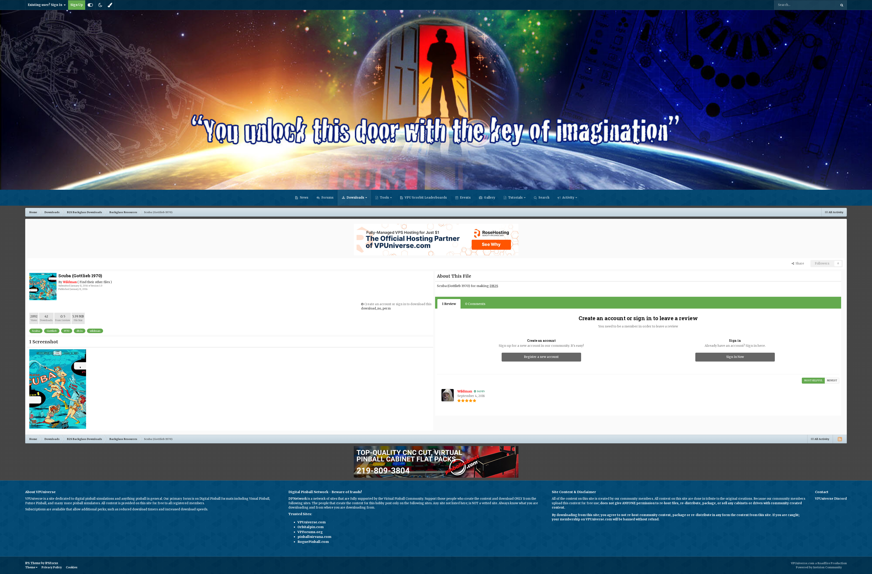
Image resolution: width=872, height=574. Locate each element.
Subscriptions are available (45, 509)
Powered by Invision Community (819, 567)
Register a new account (541, 357)
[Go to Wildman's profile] (447, 395)
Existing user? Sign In (46, 5)
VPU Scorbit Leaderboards (425, 198)
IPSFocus (51, 563)
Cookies (71, 567)
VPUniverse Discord (831, 499)
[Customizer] (90, 5)
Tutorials (515, 198)
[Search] (842, 5)
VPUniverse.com (311, 522)
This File (825, 5)
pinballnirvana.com (314, 537)
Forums (327, 198)
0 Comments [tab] (475, 304)
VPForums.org (310, 532)
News (303, 198)
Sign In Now (735, 357)
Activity (568, 198)
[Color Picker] (110, 5)
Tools (384, 198)
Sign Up (76, 5)
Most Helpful (813, 380)
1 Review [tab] (449, 304)
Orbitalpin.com (310, 527)
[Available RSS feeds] (840, 439)
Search (543, 198)
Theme (30, 567)
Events (465, 198)
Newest (832, 380)
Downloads (355, 198)
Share (799, 263)
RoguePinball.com (313, 542)
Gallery (489, 198)
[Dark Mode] (100, 5)
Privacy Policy (52, 567)
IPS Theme (32, 563)
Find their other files (94, 282)
